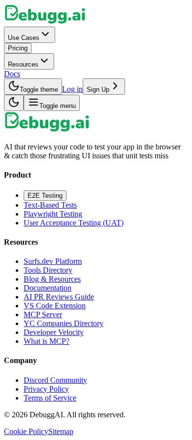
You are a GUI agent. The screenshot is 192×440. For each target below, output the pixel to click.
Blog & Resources (52, 279)
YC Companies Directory (63, 323)
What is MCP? (46, 341)
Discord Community (55, 380)
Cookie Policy (26, 431)
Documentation (47, 288)
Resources (23, 64)
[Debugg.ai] (45, 22)
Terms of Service (50, 398)
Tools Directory (48, 270)
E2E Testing (45, 195)
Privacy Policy (46, 389)
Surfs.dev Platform (53, 261)
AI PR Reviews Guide (59, 297)
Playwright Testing (53, 214)
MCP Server (43, 314)
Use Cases (23, 37)
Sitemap (60, 431)
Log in (72, 89)
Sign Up (98, 89)
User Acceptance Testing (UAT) (74, 223)
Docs (12, 74)
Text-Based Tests (50, 205)
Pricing (18, 48)
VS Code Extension (55, 305)
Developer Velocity (54, 332)
